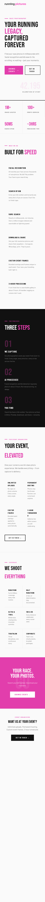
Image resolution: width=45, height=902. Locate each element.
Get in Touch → (22, 738)
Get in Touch (32, 70)
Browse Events (14, 70)
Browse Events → (22, 695)
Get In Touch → (15, 538)
